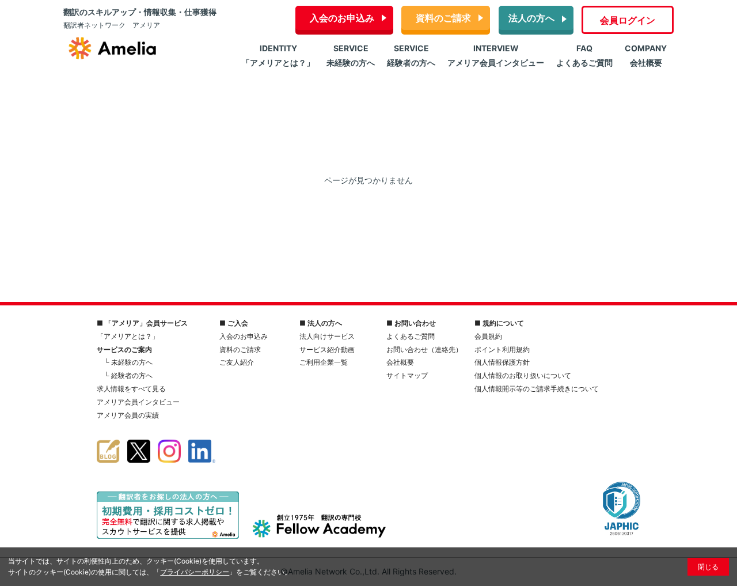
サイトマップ (407, 375)
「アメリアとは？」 (128, 336)
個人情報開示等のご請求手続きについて (536, 388)
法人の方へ (531, 18)
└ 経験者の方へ (128, 375)
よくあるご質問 (410, 336)
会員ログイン (627, 20)
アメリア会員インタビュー (138, 402)
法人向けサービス (327, 336)
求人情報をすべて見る (131, 388)
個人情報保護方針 (502, 362)
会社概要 (400, 362)
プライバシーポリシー (194, 572)
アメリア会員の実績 (128, 415)
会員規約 (488, 336)
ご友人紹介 (236, 362)
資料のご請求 (443, 18)
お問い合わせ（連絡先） (424, 349)
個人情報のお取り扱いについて (522, 375)
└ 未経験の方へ (128, 362)
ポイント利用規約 (502, 349)
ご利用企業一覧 (323, 362)
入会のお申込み (342, 18)
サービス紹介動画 (327, 349)
